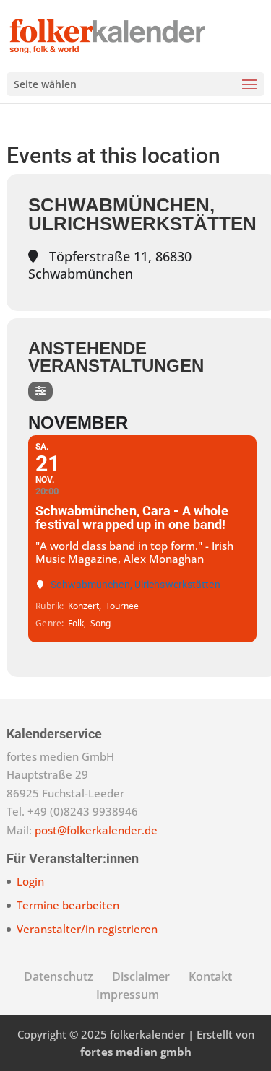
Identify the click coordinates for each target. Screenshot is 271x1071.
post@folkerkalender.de (96, 830)
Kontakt (210, 976)
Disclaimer (141, 976)
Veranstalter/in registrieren (87, 929)
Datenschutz (58, 976)
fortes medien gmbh (136, 1051)
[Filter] (40, 391)
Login (30, 881)
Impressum (127, 994)
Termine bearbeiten (68, 905)
